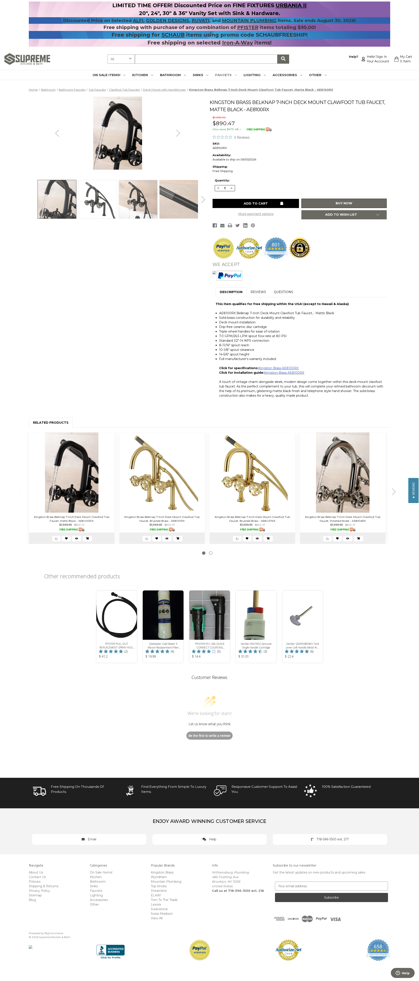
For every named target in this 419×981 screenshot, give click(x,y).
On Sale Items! (107, 75)
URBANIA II (291, 5)
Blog (32, 900)
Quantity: (222, 180)
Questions (283, 292)
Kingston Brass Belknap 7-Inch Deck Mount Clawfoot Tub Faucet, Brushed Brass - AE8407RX (252, 518)
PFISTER (247, 27)
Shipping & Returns (43, 886)
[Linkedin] (245, 225)
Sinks (198, 75)
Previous (57, 133)
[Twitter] (237, 225)
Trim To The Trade (164, 900)
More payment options (255, 214)
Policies (34, 882)
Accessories (285, 75)
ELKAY (156, 895)
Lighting (252, 75)
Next (178, 133)
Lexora (156, 904)
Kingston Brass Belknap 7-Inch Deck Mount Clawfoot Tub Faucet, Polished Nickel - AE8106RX (342, 518)
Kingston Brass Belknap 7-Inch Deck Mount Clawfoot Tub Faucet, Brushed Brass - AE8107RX (162, 518)
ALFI (138, 20)
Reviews (258, 292)
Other (315, 75)
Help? (353, 57)
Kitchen (140, 75)
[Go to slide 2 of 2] (210, 553)
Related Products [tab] (51, 423)
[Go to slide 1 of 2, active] (203, 553)
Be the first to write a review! (209, 736)
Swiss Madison (162, 914)
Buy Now (344, 203)
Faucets (223, 75)
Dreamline (159, 891)
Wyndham (159, 877)
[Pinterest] (253, 225)
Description (231, 292)
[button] (413, 490)
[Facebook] (215, 225)
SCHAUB (173, 35)
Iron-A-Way (237, 42)
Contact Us (37, 877)
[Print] (230, 225)
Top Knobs (159, 886)
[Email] (222, 225)
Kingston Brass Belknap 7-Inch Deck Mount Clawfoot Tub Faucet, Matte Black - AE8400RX (71, 518)
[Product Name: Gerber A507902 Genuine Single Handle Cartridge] (256, 626)
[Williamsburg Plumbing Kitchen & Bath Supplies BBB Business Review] (110, 950)
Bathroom (171, 75)
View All (157, 918)
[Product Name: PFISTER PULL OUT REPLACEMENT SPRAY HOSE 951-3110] (116, 626)
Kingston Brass (162, 872)
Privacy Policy (39, 891)
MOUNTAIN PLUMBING (249, 20)
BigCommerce (54, 933)
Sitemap (35, 895)
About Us (36, 872)
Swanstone (159, 909)
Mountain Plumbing (166, 882)
